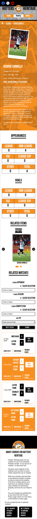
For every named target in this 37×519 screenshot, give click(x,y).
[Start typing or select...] (18, 290)
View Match (29, 340)
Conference (17, 351)
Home (9, 15)
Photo (18, 230)
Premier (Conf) (27, 351)
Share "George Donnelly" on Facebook (15, 82)
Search (27, 327)
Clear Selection (28, 286)
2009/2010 (7, 351)
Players (8, 23)
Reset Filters (10, 327)
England (25, 78)
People (18, 15)
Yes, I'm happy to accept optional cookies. (11, 512)
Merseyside (17, 78)
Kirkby (10, 78)
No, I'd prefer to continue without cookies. (25, 512)
